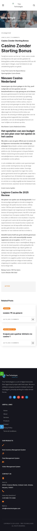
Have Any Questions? (9, 495)
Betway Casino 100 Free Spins (10, 270)
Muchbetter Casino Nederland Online (13, 127)
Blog (8, 21)
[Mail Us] (3, 501)
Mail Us (4, 506)
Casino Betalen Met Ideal (9, 272)
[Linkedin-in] (26, 397)
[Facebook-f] (10, 397)
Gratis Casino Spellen (8, 188)
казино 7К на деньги (12, 313)
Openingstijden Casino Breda (10, 73)
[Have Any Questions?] (3, 491)
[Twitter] (14, 397)
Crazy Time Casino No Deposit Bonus (13, 71)
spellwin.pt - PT (9, 329)
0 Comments (16, 37)
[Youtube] (22, 397)
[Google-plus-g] (18, 397)
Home (2, 21)
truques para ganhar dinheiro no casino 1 (17, 335)
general (6, 308)
